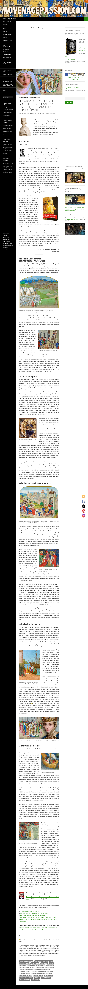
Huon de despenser (47, 971)
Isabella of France (25, 973)
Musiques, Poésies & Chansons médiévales (7, 36)
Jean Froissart (47, 973)
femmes (33, 967)
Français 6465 (23, 969)
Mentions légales (6, 241)
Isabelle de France (36, 973)
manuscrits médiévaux (26, 975)
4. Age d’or (76, 209)
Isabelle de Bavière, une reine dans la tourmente (34, 913)
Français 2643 (40, 967)
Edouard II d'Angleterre (39, 965)
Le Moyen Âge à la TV (8, 66)
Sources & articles (7, 81)
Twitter (69, 77)
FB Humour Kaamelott (78, 78)
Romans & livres (7, 78)
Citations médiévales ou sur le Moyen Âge (8, 85)
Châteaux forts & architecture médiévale (7, 30)
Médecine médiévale (7, 74)
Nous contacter (6, 237)
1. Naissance (68, 207)
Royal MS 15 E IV (36, 979)
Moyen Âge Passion (9, 19)
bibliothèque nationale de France (44, 961)
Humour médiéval (7, 54)
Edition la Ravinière (25, 965)
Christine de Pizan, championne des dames (32, 915)
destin (51, 963)
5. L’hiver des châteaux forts (74, 209)
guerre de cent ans (44, 969)
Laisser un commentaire (48, 113)
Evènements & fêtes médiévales (7, 41)
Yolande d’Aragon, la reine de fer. (29, 911)
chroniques (44, 963)
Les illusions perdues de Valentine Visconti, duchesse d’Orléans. (39, 917)
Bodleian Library (24, 963)
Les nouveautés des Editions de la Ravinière (35, 930)
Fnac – (82, 47)
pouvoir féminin (46, 977)
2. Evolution (76, 207)
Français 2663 (49, 967)
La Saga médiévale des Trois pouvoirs (29, 927)
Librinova (82, 49)
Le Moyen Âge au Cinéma (7, 63)
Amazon (81, 48)
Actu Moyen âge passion (7, 89)
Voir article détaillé (70, 59)
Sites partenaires (6, 239)
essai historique (24, 967)
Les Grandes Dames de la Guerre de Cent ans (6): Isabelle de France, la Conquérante (37, 105)
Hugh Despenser (36, 971)
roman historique (25, 979)
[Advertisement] (39, 50)
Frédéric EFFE (35, 113)
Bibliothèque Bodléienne (26, 961)
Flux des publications (7, 243)
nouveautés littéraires (26, 977)
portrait (37, 977)
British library (35, 963)
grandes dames (33, 969)
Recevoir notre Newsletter (71, 96)
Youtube (74, 77)
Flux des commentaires (8, 245)
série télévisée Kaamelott (72, 219)
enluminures (50, 965)
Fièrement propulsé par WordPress (10, 987)
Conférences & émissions (6, 50)
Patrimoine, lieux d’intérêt (7, 58)
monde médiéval (38, 975)
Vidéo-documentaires (6, 46)
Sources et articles (34, 97)
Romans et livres (23, 97)
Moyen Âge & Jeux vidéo (7, 71)
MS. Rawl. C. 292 (48, 975)
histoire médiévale (25, 971)
